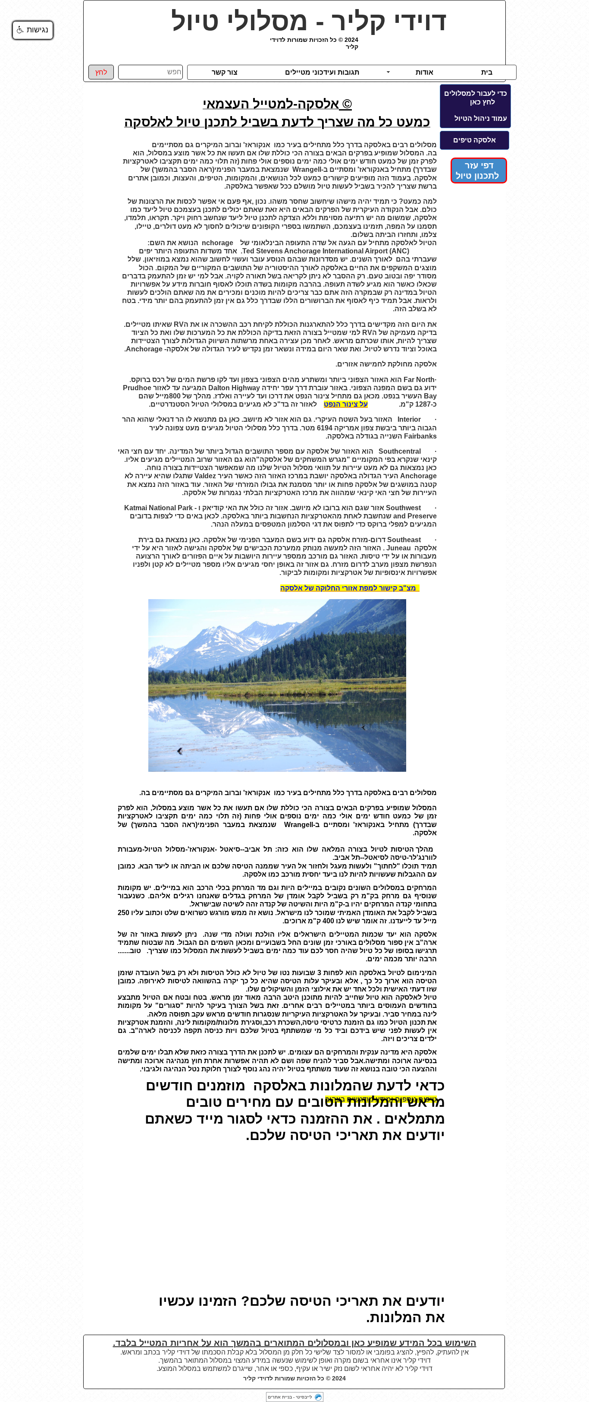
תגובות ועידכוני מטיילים (322, 72)
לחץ (101, 72)
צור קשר (225, 72)
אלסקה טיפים (474, 140)
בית (486, 72)
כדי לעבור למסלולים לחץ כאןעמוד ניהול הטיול (475, 106)
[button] (33, 30)
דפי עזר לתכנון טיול (478, 170)
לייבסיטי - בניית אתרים (290, 1397)
